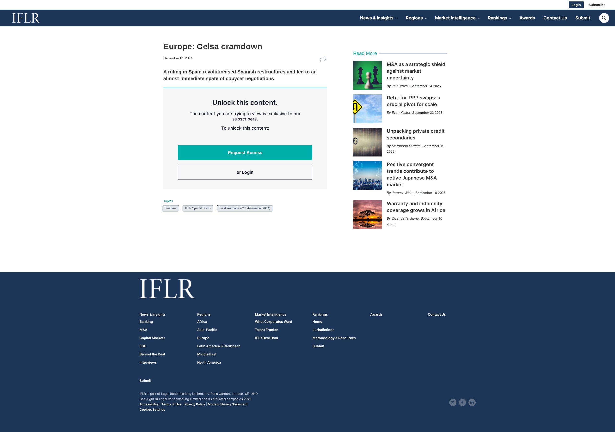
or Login (245, 172)
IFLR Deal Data (266, 338)
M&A (143, 329)
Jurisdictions (323, 329)
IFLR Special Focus (198, 208)
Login (576, 5)
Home (317, 321)
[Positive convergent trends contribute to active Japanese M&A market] (367, 175)
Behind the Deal (152, 354)
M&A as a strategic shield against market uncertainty (416, 71)
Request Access (245, 152)
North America (209, 362)
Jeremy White (402, 193)
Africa (202, 321)
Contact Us (555, 17)
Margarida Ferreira (406, 146)
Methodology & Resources (334, 338)
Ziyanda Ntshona (405, 218)
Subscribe (597, 5)
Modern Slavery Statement (228, 404)
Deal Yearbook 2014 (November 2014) (245, 208)
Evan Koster (401, 112)
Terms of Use (171, 404)
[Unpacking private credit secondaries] (367, 142)
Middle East (206, 354)
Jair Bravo (400, 86)
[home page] (31, 18)
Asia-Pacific (207, 329)
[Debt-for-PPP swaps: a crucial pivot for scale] (367, 108)
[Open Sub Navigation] (396, 18)
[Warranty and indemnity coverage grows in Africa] (367, 214)
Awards (527, 17)
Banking (146, 321)
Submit (582, 17)
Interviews (148, 362)
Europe (203, 338)
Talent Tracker (266, 329)
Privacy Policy (194, 404)
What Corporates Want (273, 321)
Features (170, 208)
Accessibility (149, 404)
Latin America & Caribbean (218, 346)
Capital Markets (152, 338)
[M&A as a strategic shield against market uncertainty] (367, 75)
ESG (143, 346)
